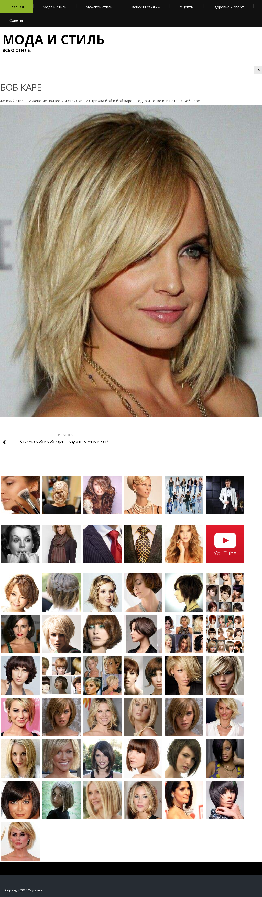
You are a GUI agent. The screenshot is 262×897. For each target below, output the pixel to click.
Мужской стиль (98, 7)
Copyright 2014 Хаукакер (23, 890)
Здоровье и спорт (228, 7)
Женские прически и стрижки (57, 100)
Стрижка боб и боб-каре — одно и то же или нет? (133, 100)
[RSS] (258, 70)
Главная (16, 7)
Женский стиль (145, 7)
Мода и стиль (55, 7)
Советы (16, 20)
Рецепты (186, 7)
